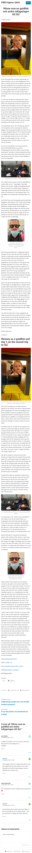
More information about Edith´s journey (12, 666)
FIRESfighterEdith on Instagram (10, 670)
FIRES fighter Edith (10, 2)
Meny (29, 2)
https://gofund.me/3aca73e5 (9, 659)
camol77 (5, 690)
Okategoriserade (25, 690)
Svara (30, 752)
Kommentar (25, 845)
